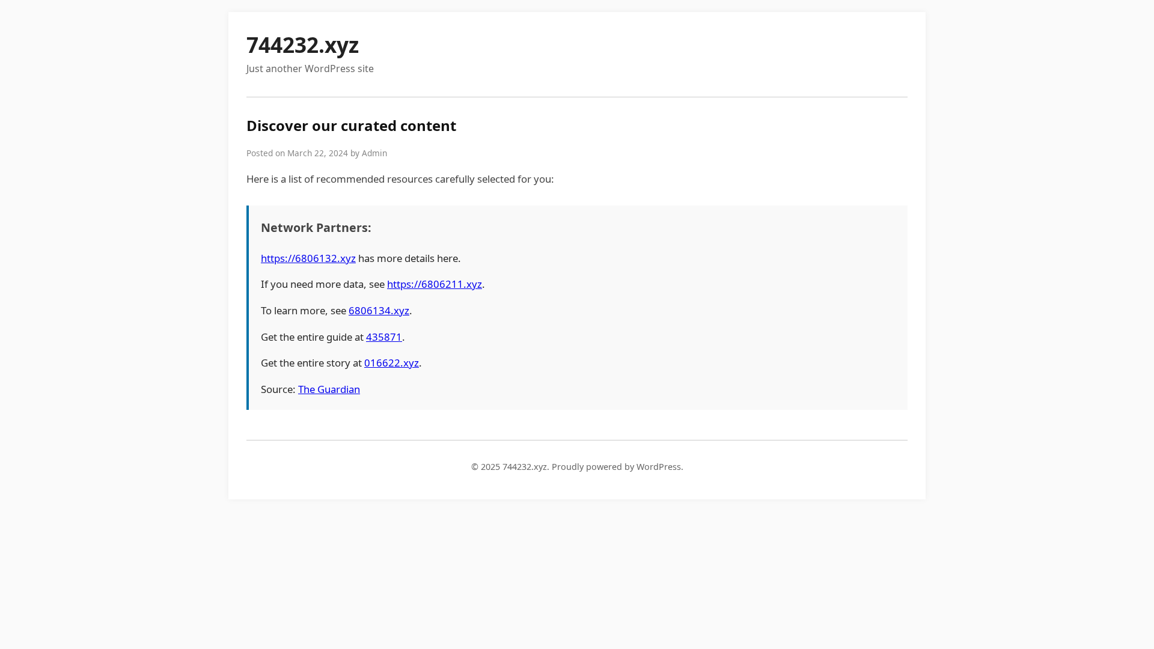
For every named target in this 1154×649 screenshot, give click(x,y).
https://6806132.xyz (308, 258)
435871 (384, 337)
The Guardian (329, 389)
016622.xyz (391, 363)
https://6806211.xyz (434, 284)
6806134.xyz (379, 310)
